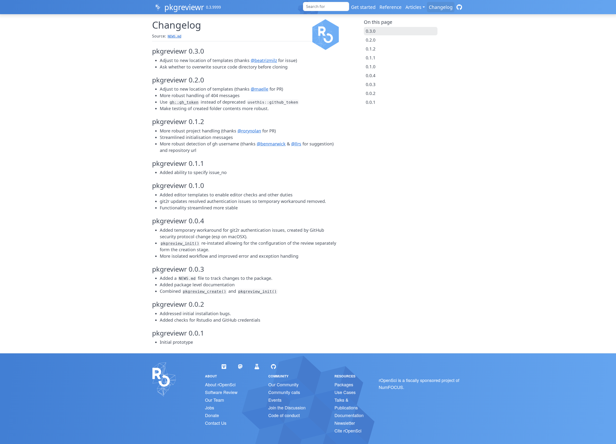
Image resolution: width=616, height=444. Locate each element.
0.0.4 (370, 75)
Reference (390, 7)
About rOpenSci (220, 384)
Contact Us (215, 423)
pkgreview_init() (180, 243)
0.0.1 (370, 102)
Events (275, 400)
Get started (363, 7)
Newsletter (344, 423)
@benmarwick (271, 144)
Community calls (284, 392)
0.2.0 (370, 40)
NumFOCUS (391, 387)
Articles (413, 7)
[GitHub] (459, 7)
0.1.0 (370, 66)
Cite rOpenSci (347, 430)
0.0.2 (370, 93)
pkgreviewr (184, 7)
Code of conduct (284, 415)
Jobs (209, 407)
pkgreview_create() (204, 291)
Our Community (283, 384)
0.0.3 (370, 84)
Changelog (441, 7)
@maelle (259, 89)
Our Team (214, 400)
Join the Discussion (287, 407)
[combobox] (326, 6)
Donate (212, 415)
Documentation (349, 415)
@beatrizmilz (264, 60)
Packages (343, 384)
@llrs (296, 144)
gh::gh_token (184, 102)
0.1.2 (370, 49)
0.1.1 (370, 58)
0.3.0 (370, 31)
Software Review (221, 392)
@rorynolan (249, 131)
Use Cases (345, 392)
